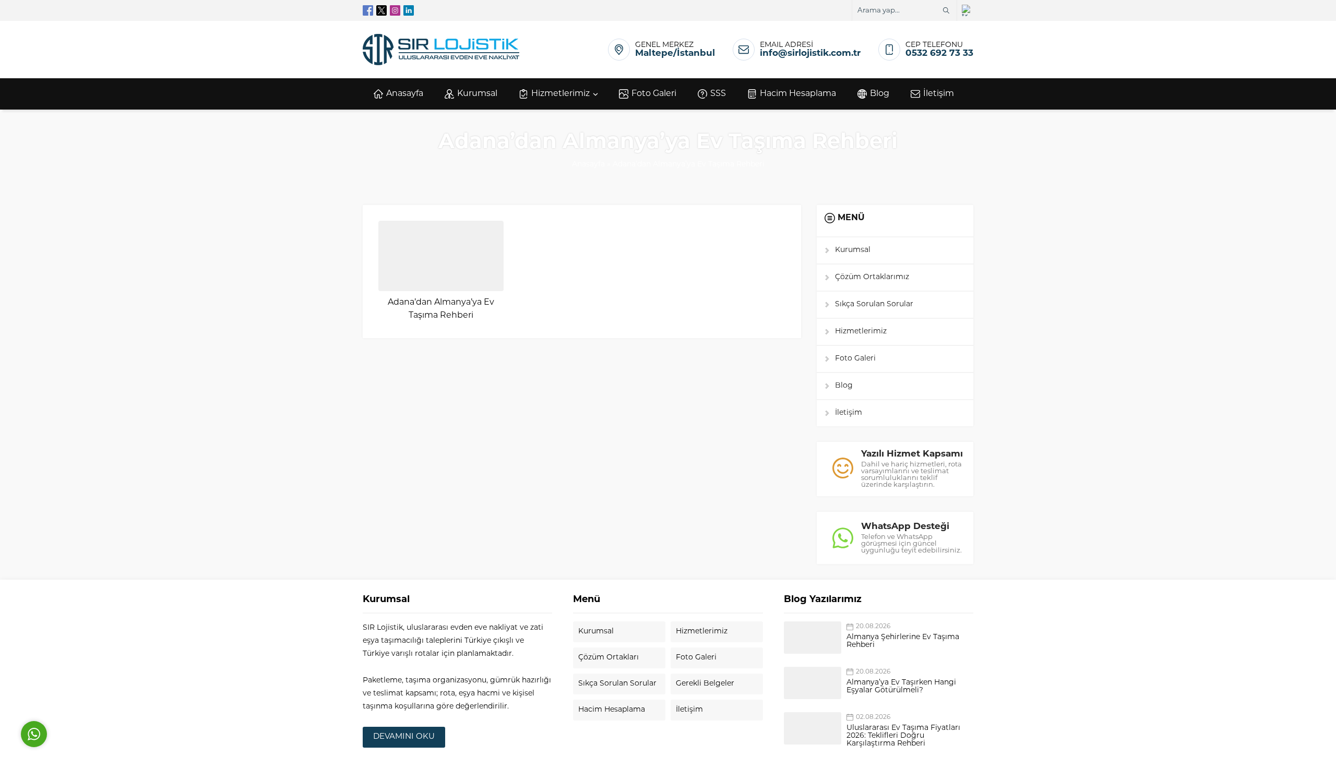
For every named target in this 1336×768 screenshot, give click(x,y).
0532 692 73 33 (939, 53)
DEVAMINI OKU (404, 737)
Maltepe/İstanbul (675, 53)
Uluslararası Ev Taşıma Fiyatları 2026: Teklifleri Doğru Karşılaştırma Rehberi (903, 736)
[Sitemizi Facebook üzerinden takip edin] (368, 10)
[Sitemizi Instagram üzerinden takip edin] (395, 10)
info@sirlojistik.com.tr (810, 53)
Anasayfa (588, 165)
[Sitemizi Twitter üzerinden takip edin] (381, 10)
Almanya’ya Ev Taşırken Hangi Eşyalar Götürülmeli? (901, 686)
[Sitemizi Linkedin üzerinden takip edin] (408, 10)
